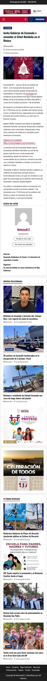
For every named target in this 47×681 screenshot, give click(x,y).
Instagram (39, 19)
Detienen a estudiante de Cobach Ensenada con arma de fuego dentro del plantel (22, 397)
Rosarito (9, 527)
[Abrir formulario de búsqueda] (25, 19)
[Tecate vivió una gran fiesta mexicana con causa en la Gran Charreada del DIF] (23, 636)
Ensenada (8, 28)
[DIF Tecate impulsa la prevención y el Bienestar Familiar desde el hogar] (23, 556)
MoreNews (31, 675)
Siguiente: (21, 267)
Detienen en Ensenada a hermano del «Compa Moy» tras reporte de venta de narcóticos (22, 317)
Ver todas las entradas (23, 244)
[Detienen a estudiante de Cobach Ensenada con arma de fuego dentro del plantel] (23, 378)
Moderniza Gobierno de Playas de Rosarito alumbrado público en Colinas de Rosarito (21, 535)
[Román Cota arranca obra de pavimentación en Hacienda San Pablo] (23, 596)
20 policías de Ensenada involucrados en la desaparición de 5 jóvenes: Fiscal (21, 357)
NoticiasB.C (9, 46)
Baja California (25, 667)
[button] (3, 19)
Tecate (8, 567)
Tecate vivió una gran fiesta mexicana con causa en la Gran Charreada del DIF (23, 654)
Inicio (8, 667)
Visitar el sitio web (23, 239)
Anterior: (21, 257)
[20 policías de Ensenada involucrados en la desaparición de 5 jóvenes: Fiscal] (23, 339)
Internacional (11, 670)
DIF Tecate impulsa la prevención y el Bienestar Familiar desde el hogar (23, 574)
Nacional (36, 667)
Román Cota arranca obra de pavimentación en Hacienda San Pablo (22, 614)
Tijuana (20, 670)
